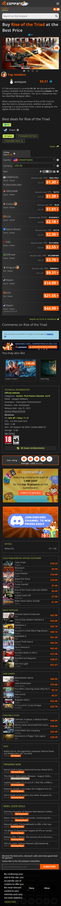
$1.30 (51, 182)
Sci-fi (47, 396)
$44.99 (50, 308)
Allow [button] (47, 888)
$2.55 (51, 247)
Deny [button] (31, 888)
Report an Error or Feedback (43, 319)
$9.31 (51, 272)
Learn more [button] (10, 901)
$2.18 (51, 221)
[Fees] (47, 171)
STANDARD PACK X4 (13, 141)
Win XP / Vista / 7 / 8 (18, 418)
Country (7, 160)
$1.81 (51, 209)
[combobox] (33, 160)
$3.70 (51, 259)
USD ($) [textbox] (18, 165)
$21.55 (50, 295)
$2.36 (51, 234)
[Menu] (57, 3)
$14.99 (50, 282)
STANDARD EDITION (27, 136)
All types (8, 136)
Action (19, 396)
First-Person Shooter (34, 396)
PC (8, 124)
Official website (12, 392)
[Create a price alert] (57, 48)
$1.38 (51, 196)
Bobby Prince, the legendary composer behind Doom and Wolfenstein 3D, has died (29, 752)
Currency (7, 166)
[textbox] (23, 160)
